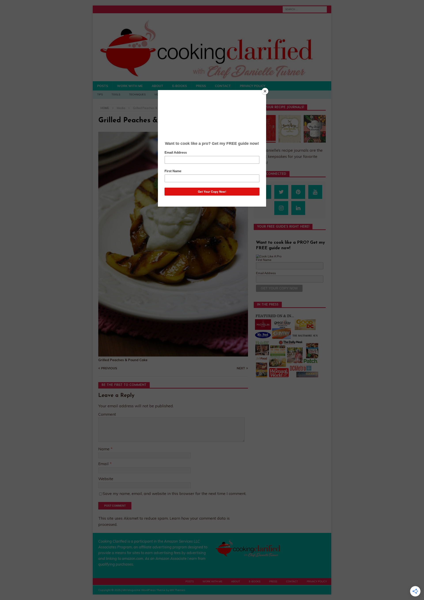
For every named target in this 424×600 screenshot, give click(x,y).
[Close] (265, 91)
